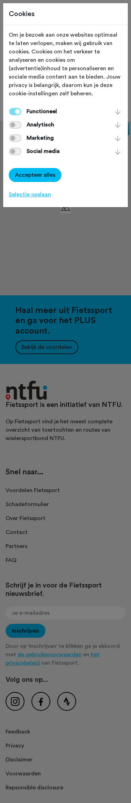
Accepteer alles (35, 175)
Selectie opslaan (30, 194)
